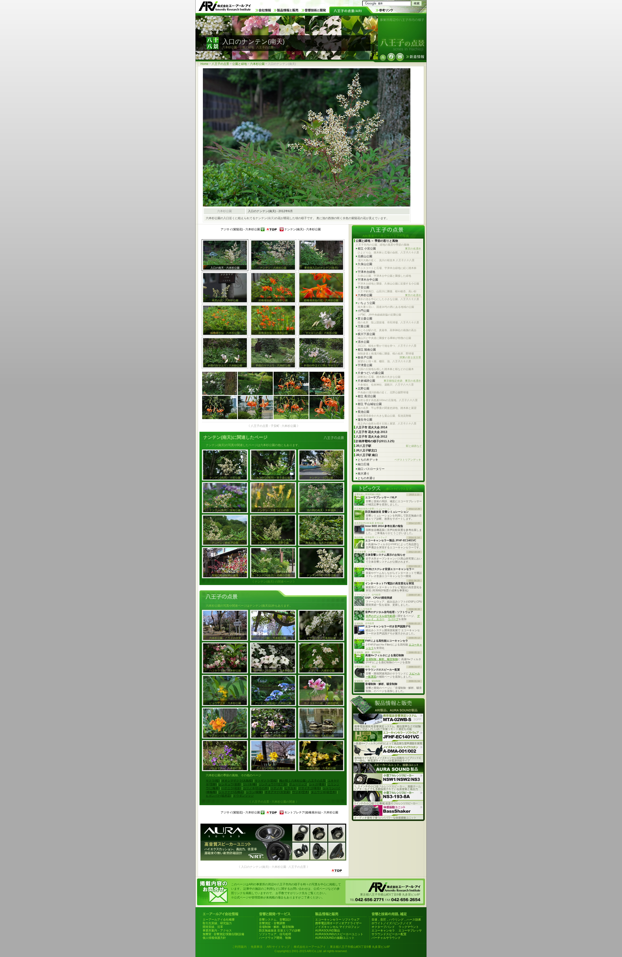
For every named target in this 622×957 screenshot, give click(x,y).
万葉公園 (363, 326)
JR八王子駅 (389, 446)
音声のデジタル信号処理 (380, 615)
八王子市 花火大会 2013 (371, 432)
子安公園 (363, 287)
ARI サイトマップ (278, 946)
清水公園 (363, 342)
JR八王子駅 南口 (367, 455)
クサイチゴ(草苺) (309, 788)
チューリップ (298, 784)
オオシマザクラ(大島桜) (237, 780)
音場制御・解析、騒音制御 (382, 659)
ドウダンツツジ (243, 795)
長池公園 (363, 412)
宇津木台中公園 (368, 279)
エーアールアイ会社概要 (219, 919)
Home (204, 64)
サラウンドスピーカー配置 (388, 934)
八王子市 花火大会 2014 (371, 427)
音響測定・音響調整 (272, 923)
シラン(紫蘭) (254, 792)
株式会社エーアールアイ (310, 946)
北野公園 (363, 388)
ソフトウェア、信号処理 (275, 934)
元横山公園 (365, 256)
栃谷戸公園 (389, 357)
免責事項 (256, 946)
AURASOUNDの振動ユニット (334, 938)
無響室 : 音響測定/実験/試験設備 (223, 934)
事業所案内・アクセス (217, 930)
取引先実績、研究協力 (217, 923)
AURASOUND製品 (327, 930)
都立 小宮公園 (389, 248)
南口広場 (363, 464)
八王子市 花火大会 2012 (371, 436)
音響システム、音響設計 (275, 919)
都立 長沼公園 (367, 396)
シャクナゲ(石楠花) (231, 792)
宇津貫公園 (365, 365)
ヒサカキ (290, 788)
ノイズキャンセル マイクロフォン (337, 927)
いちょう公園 (366, 303)
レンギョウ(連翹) (230, 784)
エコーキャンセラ (383, 930)
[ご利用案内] (391, 56)
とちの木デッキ (389, 459)
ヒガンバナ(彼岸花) (218, 795)
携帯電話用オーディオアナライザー (338, 923)
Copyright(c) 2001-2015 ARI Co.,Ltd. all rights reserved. (311, 951)
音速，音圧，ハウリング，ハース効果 (396, 919)
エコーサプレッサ (410, 930)
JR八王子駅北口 (366, 450)
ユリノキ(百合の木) (255, 788)
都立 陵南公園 (367, 349)
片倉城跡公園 (389, 380)
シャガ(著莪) (317, 784)
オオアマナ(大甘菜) (277, 792)
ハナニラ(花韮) (231, 788)
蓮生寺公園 (365, 419)
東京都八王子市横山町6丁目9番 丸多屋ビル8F (360, 946)
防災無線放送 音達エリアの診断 (280, 930)
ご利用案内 (239, 946)
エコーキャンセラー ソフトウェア (337, 919)
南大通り (363, 473)
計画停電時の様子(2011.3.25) (375, 441)
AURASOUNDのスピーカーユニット (339, 934)
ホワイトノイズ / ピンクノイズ (391, 923)
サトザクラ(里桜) (266, 780)
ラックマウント (408, 927)
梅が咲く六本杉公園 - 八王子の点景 (302, 780)
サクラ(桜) (212, 780)
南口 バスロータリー (371, 469)
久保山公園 (365, 264)
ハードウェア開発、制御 (275, 938)
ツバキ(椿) (250, 784)
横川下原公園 (366, 334)
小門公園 (363, 310)
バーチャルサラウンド (386, 938)
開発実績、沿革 (213, 927)
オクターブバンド (383, 927)
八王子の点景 (220, 64)
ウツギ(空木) (300, 792)
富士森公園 (365, 318)
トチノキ (276, 788)
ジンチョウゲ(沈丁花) (273, 784)
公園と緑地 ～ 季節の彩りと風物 (377, 240)
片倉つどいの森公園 (371, 373)
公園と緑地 (239, 64)
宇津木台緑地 (366, 272)
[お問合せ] (400, 56)
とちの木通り (366, 478)
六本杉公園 (257, 64)
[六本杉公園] (383, 57)
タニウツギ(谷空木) (323, 792)
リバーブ (393, 619)
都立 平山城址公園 (370, 404)
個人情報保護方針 (214, 938)
